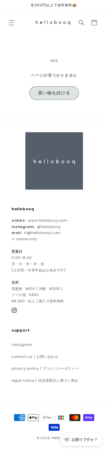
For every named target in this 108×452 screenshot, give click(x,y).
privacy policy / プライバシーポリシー (45, 368)
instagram (22, 344)
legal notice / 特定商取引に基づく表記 (45, 380)
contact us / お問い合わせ (35, 356)
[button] (11, 22)
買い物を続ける (54, 93)
